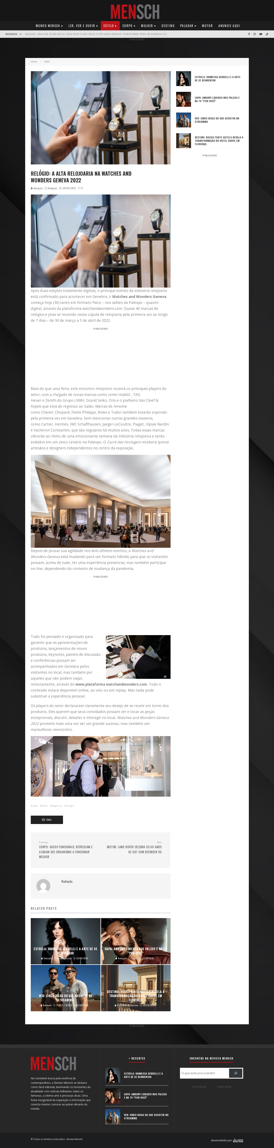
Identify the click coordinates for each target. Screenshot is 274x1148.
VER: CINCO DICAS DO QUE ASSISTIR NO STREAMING (217, 120)
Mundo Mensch (48, 25)
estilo (44, 805)
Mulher (147, 25)
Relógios (52, 188)
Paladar (187, 25)
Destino (168, 25)
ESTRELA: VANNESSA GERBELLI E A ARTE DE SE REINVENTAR (217, 78)
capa (35, 805)
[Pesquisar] (235, 1073)
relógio (70, 805)
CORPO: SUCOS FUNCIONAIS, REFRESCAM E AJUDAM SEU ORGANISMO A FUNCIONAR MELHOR (66, 850)
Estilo (109, 25)
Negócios (57, 805)
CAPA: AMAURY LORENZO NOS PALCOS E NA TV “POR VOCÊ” (217, 99)
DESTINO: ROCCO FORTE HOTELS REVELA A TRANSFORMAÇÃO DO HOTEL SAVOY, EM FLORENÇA (219, 140)
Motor (207, 25)
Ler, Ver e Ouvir (82, 25)
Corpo (127, 25)
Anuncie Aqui (229, 25)
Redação (38, 188)
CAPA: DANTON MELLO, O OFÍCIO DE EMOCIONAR (51, 34)
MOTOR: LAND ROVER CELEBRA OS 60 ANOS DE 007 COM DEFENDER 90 (134, 847)
